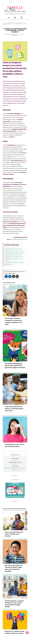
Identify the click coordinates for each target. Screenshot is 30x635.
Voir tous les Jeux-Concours (15, 497)
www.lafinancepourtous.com (18, 239)
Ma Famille (11, 23)
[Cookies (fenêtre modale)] (27, 632)
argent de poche (21, 157)
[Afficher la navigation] (8, 18)
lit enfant (15, 460)
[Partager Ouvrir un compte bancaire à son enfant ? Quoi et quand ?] (6, 276)
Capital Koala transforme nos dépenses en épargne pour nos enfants (14, 258)
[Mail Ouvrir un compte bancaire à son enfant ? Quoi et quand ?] (17, 276)
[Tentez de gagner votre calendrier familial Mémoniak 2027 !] (15, 489)
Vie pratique (18, 23)
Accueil (5, 23)
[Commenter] (13, 276)
